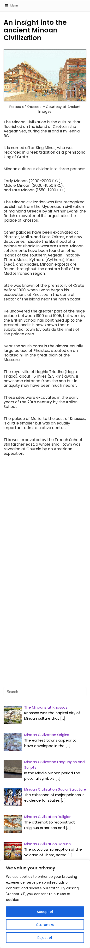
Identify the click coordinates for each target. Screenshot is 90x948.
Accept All (45, 911)
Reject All (45, 937)
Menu (14, 5)
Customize (45, 924)
